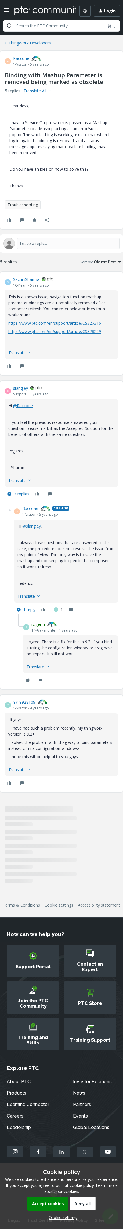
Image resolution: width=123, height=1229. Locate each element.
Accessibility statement (99, 905)
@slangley (31, 526)
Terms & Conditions (21, 905)
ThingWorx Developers (30, 43)
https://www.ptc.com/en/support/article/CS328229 (54, 331)
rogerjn (38, 624)
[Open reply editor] (61, 243)
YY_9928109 (24, 702)
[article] (61, 323)
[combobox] (61, 26)
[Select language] (85, 11)
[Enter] (9, 26)
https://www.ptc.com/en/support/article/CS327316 (54, 323)
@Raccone (23, 405)
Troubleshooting (22, 204)
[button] (6, 12)
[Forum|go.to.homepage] (41, 10)
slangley (20, 388)
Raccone (21, 58)
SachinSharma (26, 279)
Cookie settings (59, 905)
